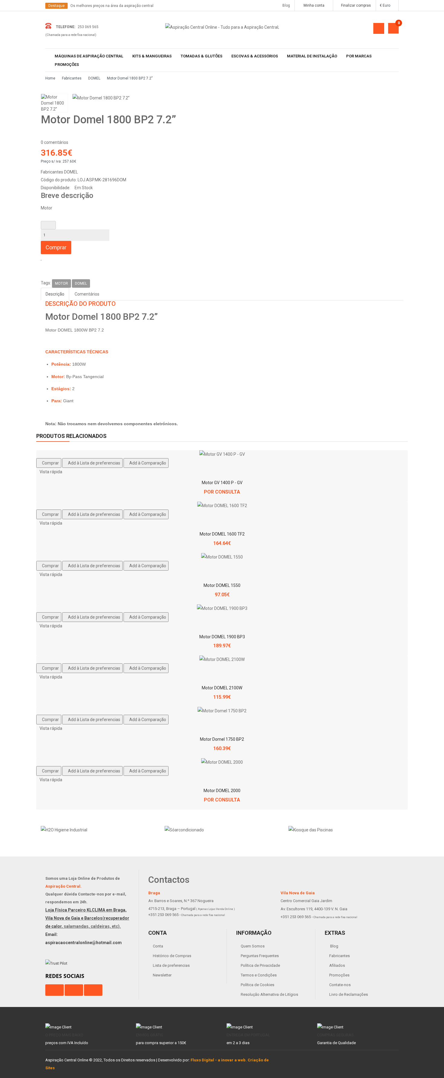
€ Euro (386, 5)
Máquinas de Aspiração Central (89, 56)
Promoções (67, 64)
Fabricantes (72, 78)
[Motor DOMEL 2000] (222, 762)
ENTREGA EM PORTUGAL (248, 1035)
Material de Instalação (312, 56)
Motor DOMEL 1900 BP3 (222, 636)
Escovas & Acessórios (254, 56)
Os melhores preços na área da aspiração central (111, 6)
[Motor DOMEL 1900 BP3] (222, 608)
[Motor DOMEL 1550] (222, 557)
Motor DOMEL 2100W (222, 687)
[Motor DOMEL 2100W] (222, 659)
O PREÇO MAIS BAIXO (64, 1035)
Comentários (87, 294)
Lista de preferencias (171, 965)
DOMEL (94, 78)
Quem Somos (253, 946)
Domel (81, 283)
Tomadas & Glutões (201, 56)
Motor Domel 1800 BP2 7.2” (130, 78)
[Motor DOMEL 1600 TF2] (222, 506)
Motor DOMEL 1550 (222, 585)
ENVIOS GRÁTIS (149, 1035)
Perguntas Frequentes (260, 955)
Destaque (56, 6)
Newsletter (162, 975)
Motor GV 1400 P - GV (222, 482)
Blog (285, 5)
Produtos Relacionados (71, 436)
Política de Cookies (257, 985)
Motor (61, 283)
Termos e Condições (259, 975)
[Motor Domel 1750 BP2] (222, 711)
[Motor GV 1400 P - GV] (222, 454)
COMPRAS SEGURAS (335, 1035)
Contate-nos (340, 985)
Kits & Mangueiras (152, 56)
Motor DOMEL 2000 (222, 790)
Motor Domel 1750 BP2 (222, 739)
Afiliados (337, 965)
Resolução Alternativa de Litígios (269, 994)
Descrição (55, 294)
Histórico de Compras (172, 955)
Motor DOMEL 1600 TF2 (222, 534)
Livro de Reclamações (348, 994)
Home (50, 78)
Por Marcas (359, 56)
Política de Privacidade (260, 965)
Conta (158, 946)
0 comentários (54, 142)
